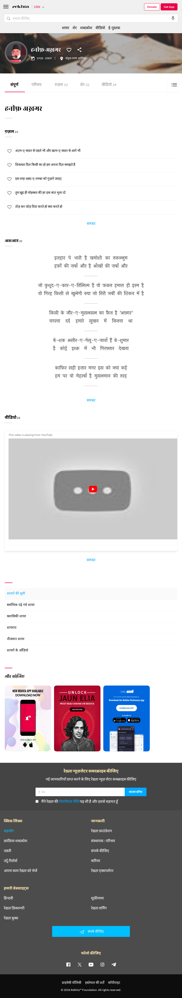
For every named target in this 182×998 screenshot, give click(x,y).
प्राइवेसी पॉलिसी (71, 982)
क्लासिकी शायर (16, 616)
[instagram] (102, 964)
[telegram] (114, 964)
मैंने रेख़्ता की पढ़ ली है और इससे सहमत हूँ (79, 801)
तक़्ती (7, 851)
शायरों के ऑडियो (17, 650)
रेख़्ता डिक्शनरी (14, 908)
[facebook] (68, 964)
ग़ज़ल (61, 85)
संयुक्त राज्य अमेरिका (75, 58)
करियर (95, 861)
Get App (169, 7)
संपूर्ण (14, 85)
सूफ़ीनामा (97, 898)
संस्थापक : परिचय (103, 841)
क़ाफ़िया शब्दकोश (15, 841)
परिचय (36, 85)
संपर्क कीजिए (100, 851)
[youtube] (91, 964)
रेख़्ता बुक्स (11, 918)
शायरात (11, 628)
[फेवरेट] (69, 49)
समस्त (91, 224)
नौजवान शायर (15, 639)
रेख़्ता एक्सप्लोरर (102, 870)
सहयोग (9, 831)
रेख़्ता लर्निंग (99, 908)
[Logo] (20, 7)
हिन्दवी (8, 898)
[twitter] (79, 964)
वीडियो (109, 85)
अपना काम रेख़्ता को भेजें (20, 870)
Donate (152, 7)
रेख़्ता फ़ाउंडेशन (101, 831)
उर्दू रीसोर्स (10, 861)
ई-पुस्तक (114, 27)
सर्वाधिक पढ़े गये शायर (21, 605)
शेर (84, 85)
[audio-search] (173, 18)
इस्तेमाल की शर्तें (94, 982)
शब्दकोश (86, 27)
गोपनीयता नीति (69, 801)
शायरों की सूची (16, 594)
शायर (65, 27)
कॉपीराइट (114, 982)
